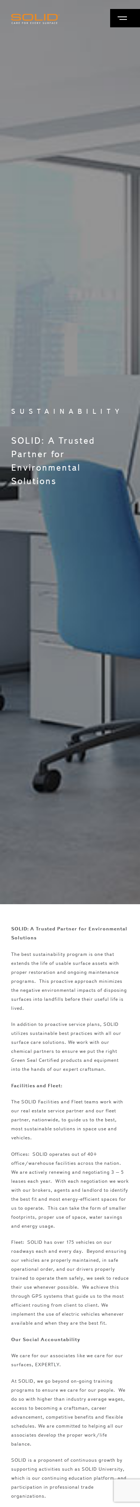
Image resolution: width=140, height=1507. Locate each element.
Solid (35, 19)
